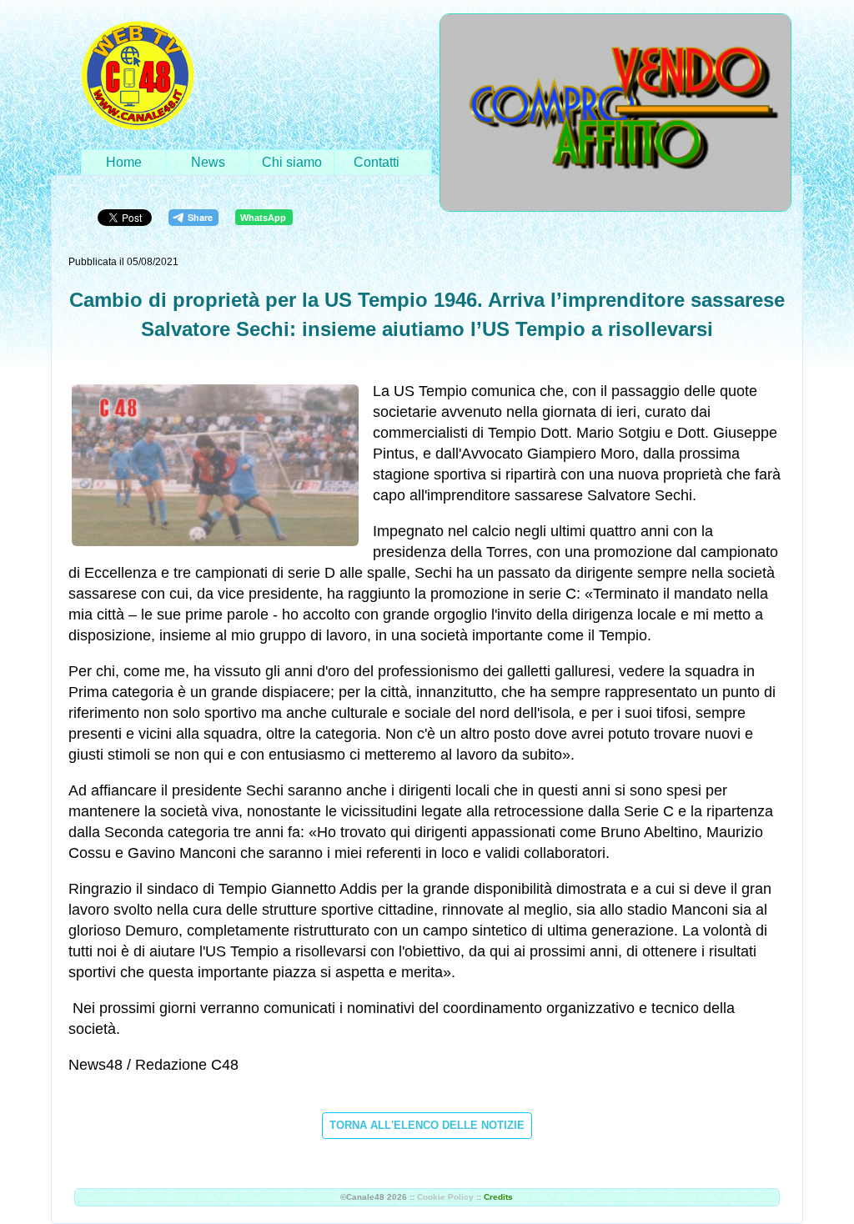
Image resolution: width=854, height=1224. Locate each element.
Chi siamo (292, 162)
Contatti (376, 162)
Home (124, 162)
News (208, 162)
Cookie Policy (445, 1196)
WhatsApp (263, 218)
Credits (498, 1196)
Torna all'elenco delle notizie (427, 1125)
